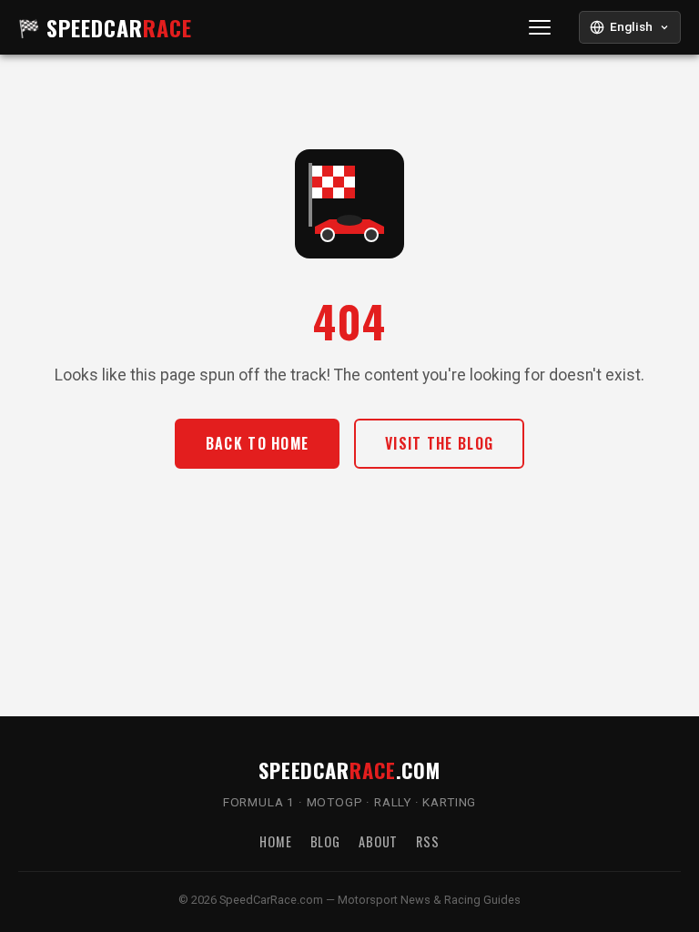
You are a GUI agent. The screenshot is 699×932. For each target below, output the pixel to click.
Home (275, 841)
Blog (325, 841)
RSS (428, 841)
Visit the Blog (439, 443)
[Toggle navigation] (540, 28)
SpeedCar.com (349, 770)
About (378, 841)
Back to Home (257, 443)
